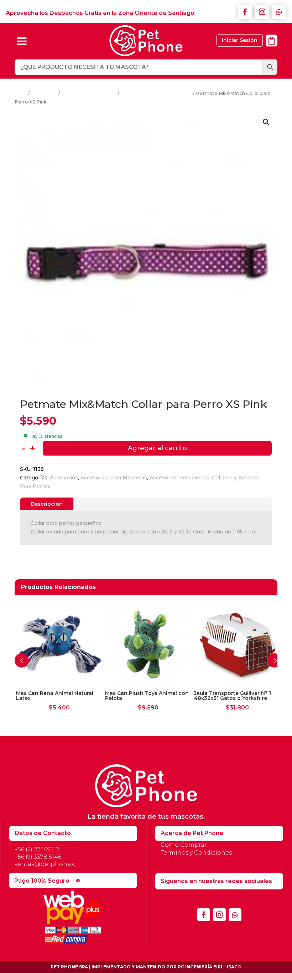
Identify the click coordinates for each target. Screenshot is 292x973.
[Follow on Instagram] (262, 12)
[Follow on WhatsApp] (279, 12)
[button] (266, 122)
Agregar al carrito (157, 448)
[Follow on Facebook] (245, 12)
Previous (22, 660)
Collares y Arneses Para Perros (156, 93)
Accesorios (44, 93)
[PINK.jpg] (271, 50)
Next (274, 660)
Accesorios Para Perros (88, 93)
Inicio (21, 93)
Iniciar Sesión (239, 40)
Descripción (47, 504)
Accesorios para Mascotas (113, 477)
